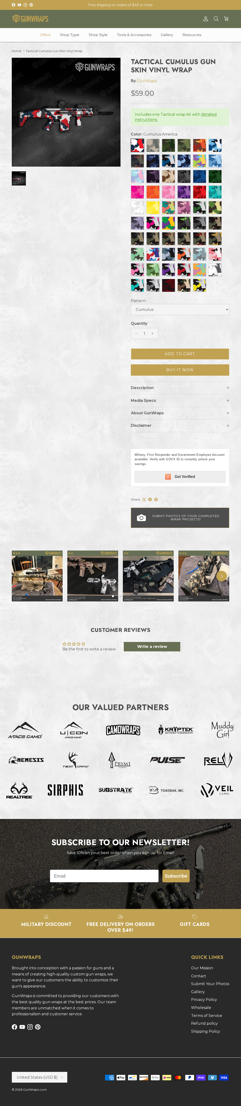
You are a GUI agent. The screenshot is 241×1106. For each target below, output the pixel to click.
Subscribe (176, 876)
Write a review (152, 646)
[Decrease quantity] (135, 333)
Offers (45, 35)
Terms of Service (206, 1015)
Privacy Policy (204, 999)
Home (16, 51)
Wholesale (201, 1007)
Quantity (139, 323)
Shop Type (69, 35)
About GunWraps (147, 413)
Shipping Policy (205, 1031)
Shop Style (98, 35)
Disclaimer (141, 425)
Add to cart (180, 354)
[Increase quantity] (154, 333)
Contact (198, 976)
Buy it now (180, 370)
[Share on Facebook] (150, 499)
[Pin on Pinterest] (156, 499)
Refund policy (204, 1023)
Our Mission (202, 968)
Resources (191, 35)
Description (142, 388)
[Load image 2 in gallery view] (66, 112)
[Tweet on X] (144, 499)
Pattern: (138, 301)
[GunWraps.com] (30, 19)
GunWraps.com (35, 1089)
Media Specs (143, 400)
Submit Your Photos (210, 984)
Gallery (167, 35)
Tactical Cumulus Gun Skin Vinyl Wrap (54, 51)
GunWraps (147, 80)
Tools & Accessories (134, 35)
